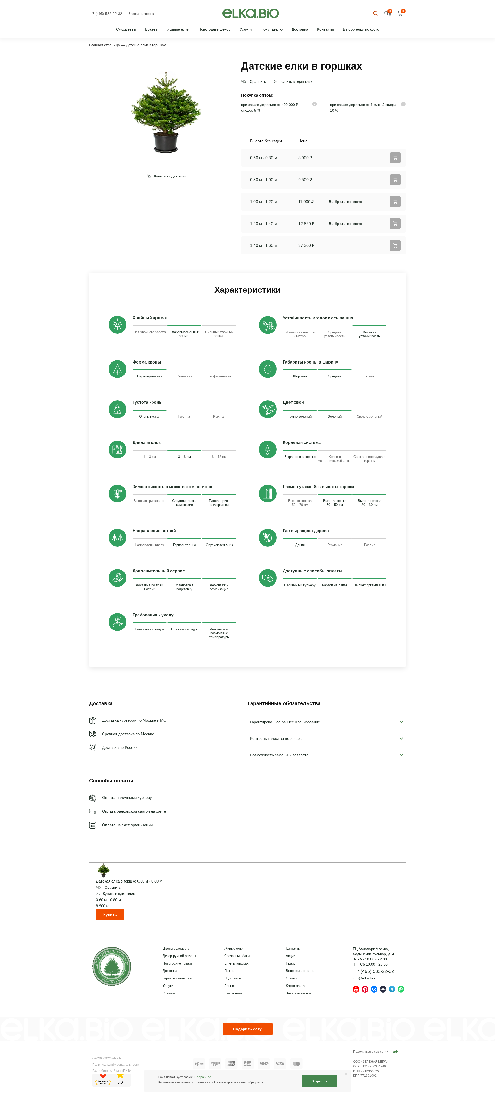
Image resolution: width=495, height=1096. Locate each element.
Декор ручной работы (179, 956)
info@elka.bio (364, 978)
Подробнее (202, 1077)
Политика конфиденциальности (115, 1064)
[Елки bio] (111, 967)
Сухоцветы (126, 29)
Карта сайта (295, 986)
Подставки (232, 978)
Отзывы (169, 993)
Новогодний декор (214, 29)
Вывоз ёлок (233, 993)
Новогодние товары (178, 963)
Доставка (300, 29)
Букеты (151, 29)
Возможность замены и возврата (279, 755)
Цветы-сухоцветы (176, 948)
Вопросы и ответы (300, 971)
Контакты (325, 29)
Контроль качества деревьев (276, 738)
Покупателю (272, 29)
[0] (399, 13)
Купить (110, 914)
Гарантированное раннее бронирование (285, 722)
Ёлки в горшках (236, 963)
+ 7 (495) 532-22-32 (105, 14)
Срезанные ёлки (237, 956)
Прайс (290, 963)
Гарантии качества (177, 978)
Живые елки (178, 29)
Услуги (246, 29)
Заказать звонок (141, 14)
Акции (290, 956)
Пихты (229, 971)
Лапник (229, 986)
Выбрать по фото (346, 202)
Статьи (291, 978)
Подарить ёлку (247, 1029)
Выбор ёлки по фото (361, 29)
